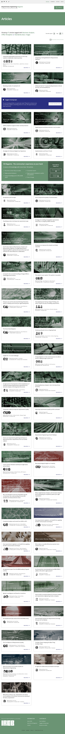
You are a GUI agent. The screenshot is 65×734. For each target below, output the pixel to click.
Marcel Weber (23, 524)
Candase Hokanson (21, 645)
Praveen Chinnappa (46, 62)
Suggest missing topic (55, 103)
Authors (57, 1)
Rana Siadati (41, 364)
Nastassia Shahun (14, 153)
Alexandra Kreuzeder (12, 675)
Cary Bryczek (22, 500)
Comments (53, 1)
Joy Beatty (15, 645)
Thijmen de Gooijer (10, 471)
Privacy (32, 730)
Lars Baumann (16, 573)
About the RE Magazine (32, 723)
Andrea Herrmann (16, 524)
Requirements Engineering (12, 7)
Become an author (43, 725)
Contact (29, 725)
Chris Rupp (15, 596)
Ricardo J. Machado (53, 309)
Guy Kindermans (14, 128)
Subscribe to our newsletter (56, 175)
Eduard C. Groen (10, 63)
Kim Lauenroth (13, 700)
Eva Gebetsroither (20, 673)
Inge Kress (47, 466)
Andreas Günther (16, 415)
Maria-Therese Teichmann (12, 673)
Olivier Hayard (52, 281)
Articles (47, 1)
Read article (26, 67)
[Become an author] (8, 1)
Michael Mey (45, 153)
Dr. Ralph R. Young (46, 646)
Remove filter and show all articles (57, 39)
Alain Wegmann (46, 281)
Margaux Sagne (23, 415)
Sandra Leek (45, 548)
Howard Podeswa (14, 254)
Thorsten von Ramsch (47, 249)
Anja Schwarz (52, 466)
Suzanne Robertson (17, 306)
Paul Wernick (46, 364)
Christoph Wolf (45, 598)
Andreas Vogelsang (54, 336)
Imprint (27, 730)
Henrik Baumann (22, 573)
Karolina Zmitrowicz (46, 200)
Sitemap (23, 730)
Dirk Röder (21, 358)
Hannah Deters (16, 63)
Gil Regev (41, 281)
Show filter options (49, 33)
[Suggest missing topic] (6, 1)
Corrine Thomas (48, 524)
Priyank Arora (45, 389)
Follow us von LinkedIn (56, 169)
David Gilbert (15, 358)
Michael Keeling (17, 471)
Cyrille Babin (45, 90)
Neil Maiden (13, 88)
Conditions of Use (39, 730)
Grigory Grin (45, 412)
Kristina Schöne (10, 415)
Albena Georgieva (55, 524)
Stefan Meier (45, 573)
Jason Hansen (13, 443)
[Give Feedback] (4, 1)
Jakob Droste (22, 63)
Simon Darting (22, 389)
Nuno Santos (13, 224)
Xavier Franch (48, 336)
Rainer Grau (13, 278)
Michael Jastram (16, 500)
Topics (60, 7)
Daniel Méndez (42, 336)
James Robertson (24, 306)
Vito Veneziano (52, 364)
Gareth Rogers (45, 224)
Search (62, 1)
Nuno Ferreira (47, 309)
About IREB (29, 721)
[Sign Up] (1, 1)
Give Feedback (42, 721)
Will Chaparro (23, 471)
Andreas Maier (16, 389)
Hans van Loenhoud (46, 437)
